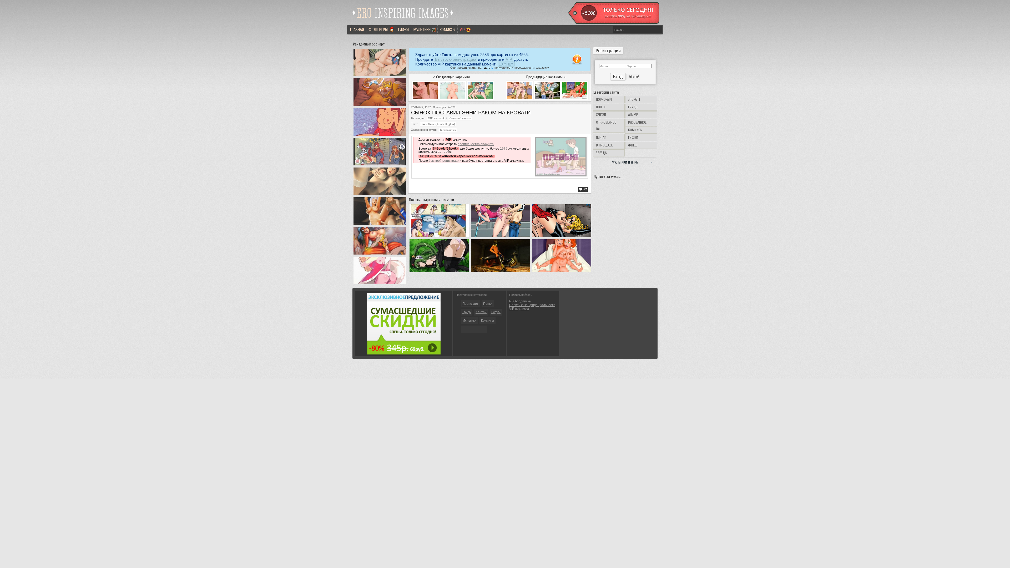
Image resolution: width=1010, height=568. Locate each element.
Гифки (403, 29)
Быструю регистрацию (455, 59)
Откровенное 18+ (606, 125)
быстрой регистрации (445, 160)
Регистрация (608, 51)
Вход (618, 77)
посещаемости (524, 67)
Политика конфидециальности (532, 305)
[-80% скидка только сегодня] (613, 22)
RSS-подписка (520, 301)
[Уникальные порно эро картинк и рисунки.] (403, 19)
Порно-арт (604, 99)
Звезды (601, 153)
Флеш (633, 145)
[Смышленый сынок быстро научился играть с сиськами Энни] (561, 272)
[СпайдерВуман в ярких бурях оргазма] (379, 254)
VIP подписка (519, 309)
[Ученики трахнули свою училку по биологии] (379, 195)
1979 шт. (506, 64)
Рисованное (637, 122)
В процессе (604, 145)
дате (487, 67)
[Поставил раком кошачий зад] (561, 237)
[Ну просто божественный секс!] (500, 272)
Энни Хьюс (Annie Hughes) (438, 124)
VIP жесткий (436, 118)
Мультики (422, 29)
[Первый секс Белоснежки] (379, 76)
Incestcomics (448, 130)
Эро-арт (634, 99)
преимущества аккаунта (476, 144)
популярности (503, 67)
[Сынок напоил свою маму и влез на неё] (439, 237)
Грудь (633, 107)
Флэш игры (378, 29)
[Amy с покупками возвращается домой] (379, 284)
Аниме (633, 115)
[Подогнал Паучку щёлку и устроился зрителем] (379, 165)
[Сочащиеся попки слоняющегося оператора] (439, 272)
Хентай (601, 115)
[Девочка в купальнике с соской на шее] (379, 135)
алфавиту (542, 67)
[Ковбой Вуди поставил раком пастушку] (500, 237)
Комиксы (447, 29)
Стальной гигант (460, 118)
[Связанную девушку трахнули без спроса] (379, 224)
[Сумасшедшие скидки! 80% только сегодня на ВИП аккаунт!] (404, 353)
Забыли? (633, 76)
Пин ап (601, 137)
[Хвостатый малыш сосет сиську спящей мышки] (379, 106)
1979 (503, 148)
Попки (600, 107)
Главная (357, 29)
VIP (462, 29)
